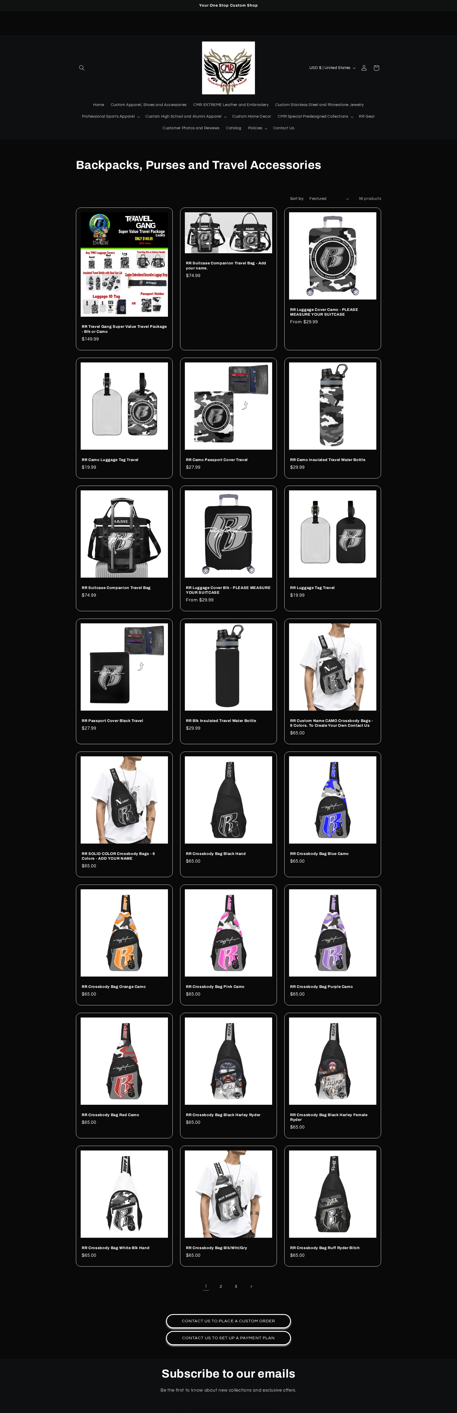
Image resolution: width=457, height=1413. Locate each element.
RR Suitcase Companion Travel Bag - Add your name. (226, 265)
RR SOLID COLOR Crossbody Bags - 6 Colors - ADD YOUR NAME (118, 856)
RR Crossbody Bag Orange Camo (114, 986)
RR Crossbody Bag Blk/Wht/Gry (216, 1248)
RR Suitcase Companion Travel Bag (116, 588)
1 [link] (206, 1286)
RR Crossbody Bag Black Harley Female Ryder (329, 1117)
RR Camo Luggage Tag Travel (110, 459)
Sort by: (297, 199)
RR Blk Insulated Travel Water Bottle (221, 721)
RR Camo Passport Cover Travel (217, 459)
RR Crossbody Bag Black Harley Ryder (223, 1115)
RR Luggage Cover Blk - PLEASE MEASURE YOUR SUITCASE (228, 590)
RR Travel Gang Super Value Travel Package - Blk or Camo (124, 328)
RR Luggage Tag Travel (312, 588)
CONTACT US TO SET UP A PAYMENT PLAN (228, 1338)
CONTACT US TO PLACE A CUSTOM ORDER (228, 1321)
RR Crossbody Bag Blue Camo (319, 854)
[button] (82, 68)
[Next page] (251, 1286)
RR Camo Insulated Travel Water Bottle (327, 459)
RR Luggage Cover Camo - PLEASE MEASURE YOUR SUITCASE (324, 311)
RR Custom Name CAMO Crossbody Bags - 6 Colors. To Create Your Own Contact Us (331, 723)
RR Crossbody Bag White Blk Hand (115, 1248)
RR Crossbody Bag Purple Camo (321, 986)
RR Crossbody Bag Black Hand (216, 854)
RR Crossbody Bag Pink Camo (215, 986)
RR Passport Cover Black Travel (112, 721)
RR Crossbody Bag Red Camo (110, 1115)
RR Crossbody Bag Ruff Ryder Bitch (325, 1248)
